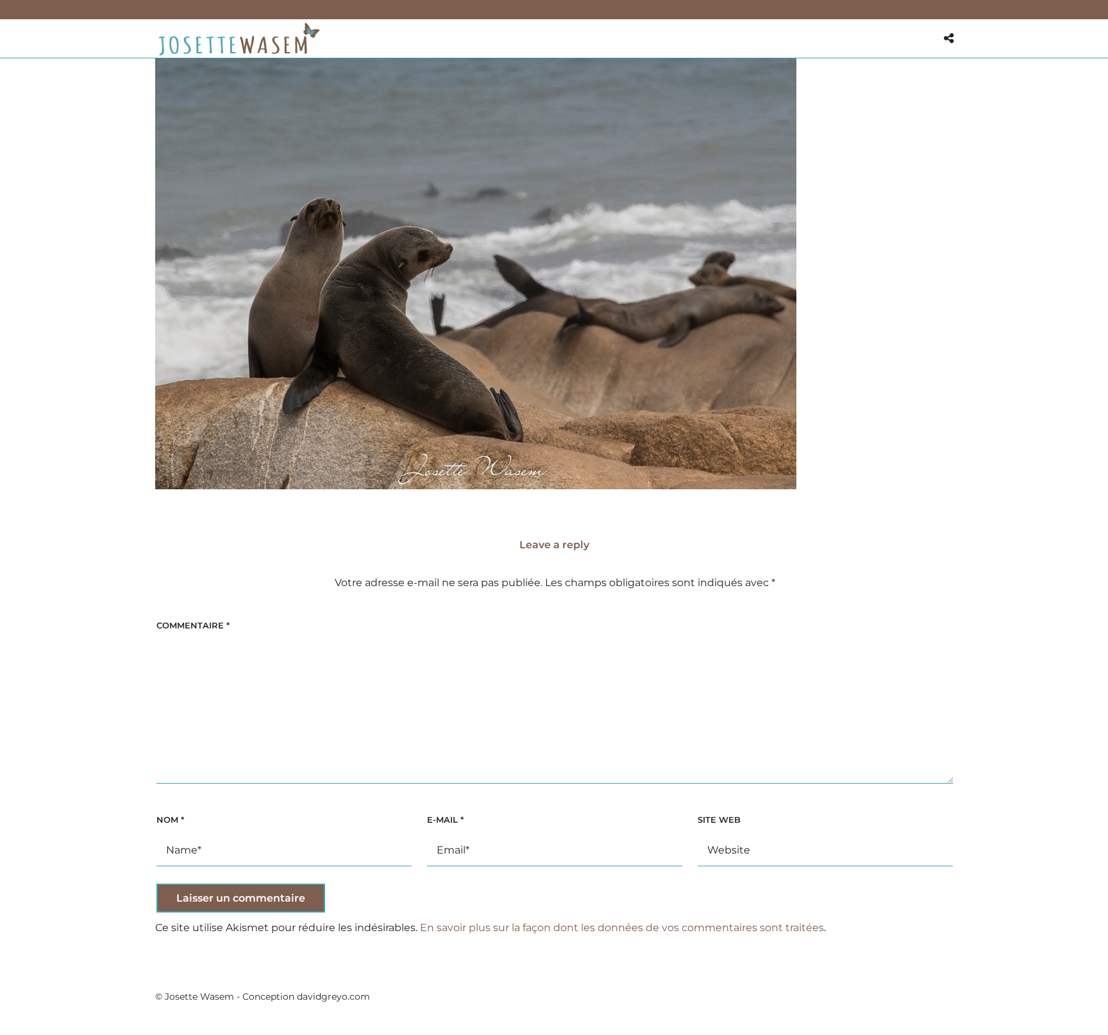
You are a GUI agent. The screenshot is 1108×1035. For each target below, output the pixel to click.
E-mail (445, 819)
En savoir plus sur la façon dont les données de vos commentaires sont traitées (622, 927)
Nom (170, 819)
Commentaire (193, 625)
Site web (719, 819)
